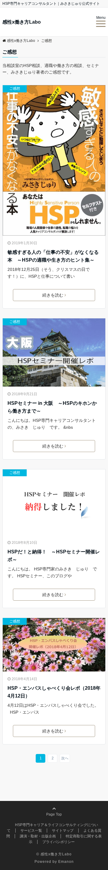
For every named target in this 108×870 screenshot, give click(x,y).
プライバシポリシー (58, 842)
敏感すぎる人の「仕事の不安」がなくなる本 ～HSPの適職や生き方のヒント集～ (53, 256)
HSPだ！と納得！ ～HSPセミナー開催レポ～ (54, 555)
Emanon (66, 862)
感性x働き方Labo (21, 22)
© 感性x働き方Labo (54, 854)
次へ (64, 758)
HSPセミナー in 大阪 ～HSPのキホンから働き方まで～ (52, 407)
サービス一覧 (31, 830)
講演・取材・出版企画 (38, 836)
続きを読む (52, 295)
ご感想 (14, 88)
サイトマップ (63, 830)
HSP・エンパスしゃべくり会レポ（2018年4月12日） (54, 692)
